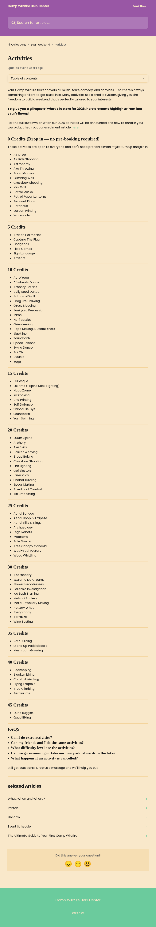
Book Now (139, 6)
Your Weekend (40, 45)
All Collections (17, 45)
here (75, 127)
